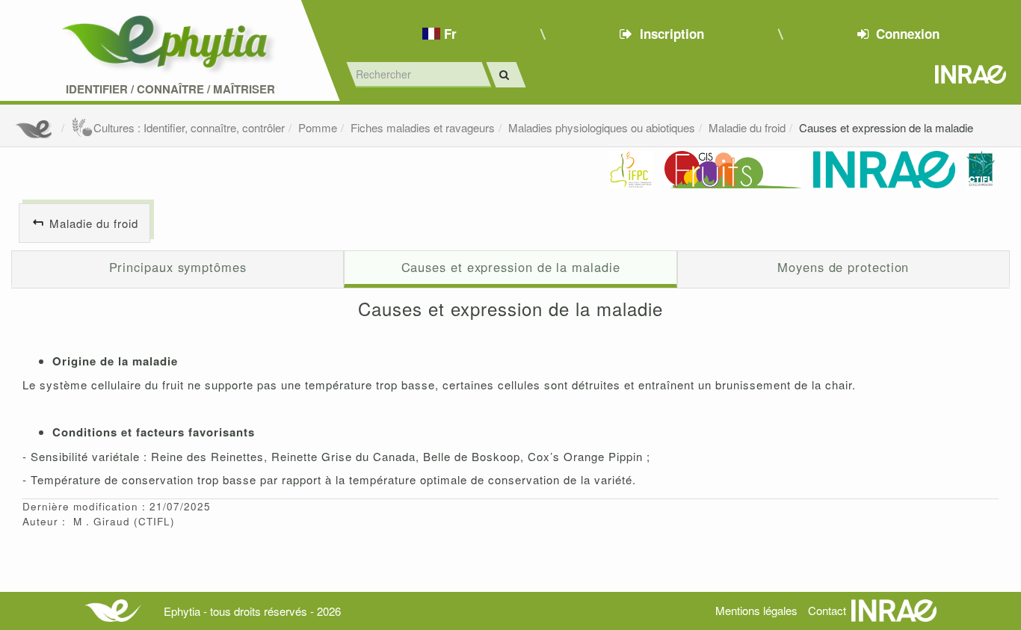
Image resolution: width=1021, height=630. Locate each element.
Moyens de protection (843, 267)
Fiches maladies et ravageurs (423, 127)
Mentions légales (756, 610)
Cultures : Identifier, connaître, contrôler (189, 127)
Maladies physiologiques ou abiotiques (601, 127)
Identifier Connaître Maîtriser (170, 89)
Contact (827, 610)
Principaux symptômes (178, 267)
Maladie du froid (747, 127)
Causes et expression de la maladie (886, 127)
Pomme (317, 127)
